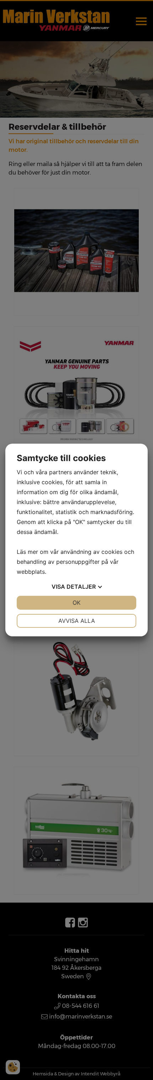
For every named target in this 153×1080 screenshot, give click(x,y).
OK (76, 602)
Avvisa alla (76, 620)
